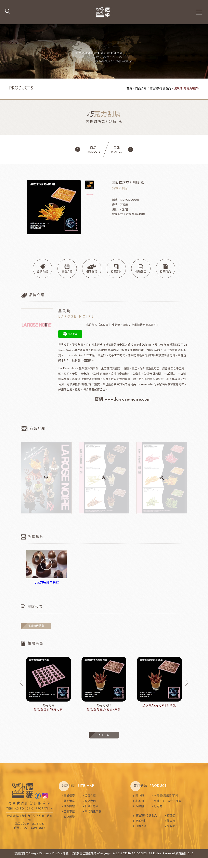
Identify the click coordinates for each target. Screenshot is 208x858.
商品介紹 (140, 88)
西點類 (139, 806)
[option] (48, 684)
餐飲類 (171, 826)
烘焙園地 (69, 806)
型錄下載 (69, 811)
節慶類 (171, 821)
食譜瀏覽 (69, 817)
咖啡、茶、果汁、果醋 (168, 801)
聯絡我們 (90, 801)
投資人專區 (92, 806)
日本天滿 (141, 826)
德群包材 (141, 821)
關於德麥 (69, 795)
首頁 (129, 88)
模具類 (171, 815)
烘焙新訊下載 (93, 811)
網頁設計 (181, 853)
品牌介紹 (90, 795)
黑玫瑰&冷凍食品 (160, 88)
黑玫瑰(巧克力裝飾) (186, 88)
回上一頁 (104, 735)
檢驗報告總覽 (36, 626)
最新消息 (69, 801)
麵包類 (139, 795)
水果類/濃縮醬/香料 (166, 795)
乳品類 (139, 801)
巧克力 (158, 806)
